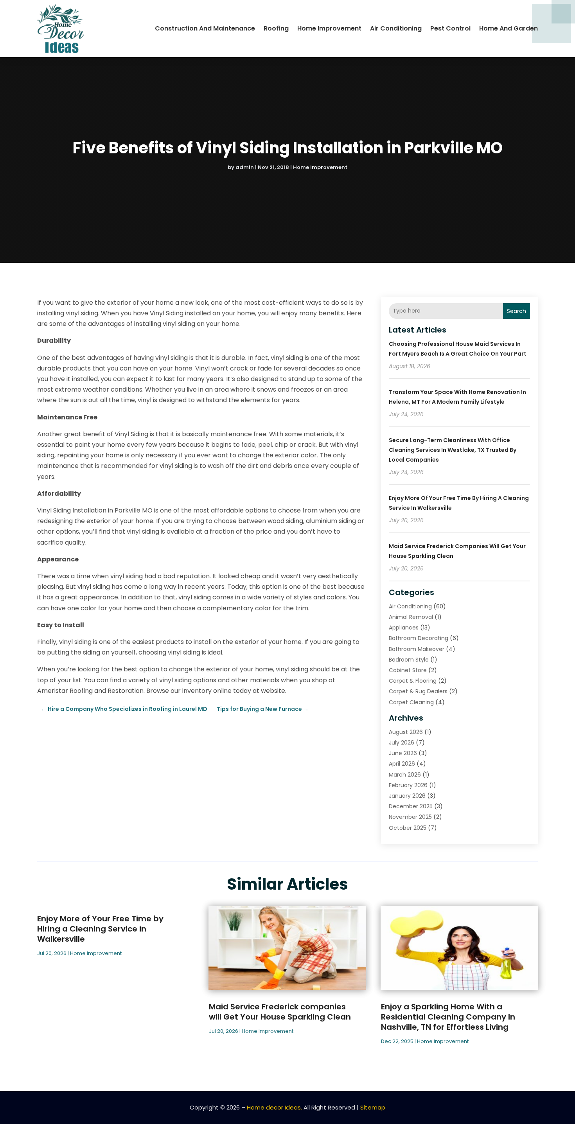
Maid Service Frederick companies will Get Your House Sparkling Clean (280, 1011)
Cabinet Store (408, 670)
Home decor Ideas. (274, 1107)
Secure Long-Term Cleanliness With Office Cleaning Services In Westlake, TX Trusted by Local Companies (452, 450)
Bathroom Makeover (416, 649)
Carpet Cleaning (411, 702)
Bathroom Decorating (418, 638)
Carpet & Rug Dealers (418, 691)
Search (516, 311)
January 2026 (407, 796)
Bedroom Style (409, 660)
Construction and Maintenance (205, 28)
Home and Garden (508, 28)
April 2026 (402, 764)
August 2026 (406, 732)
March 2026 (405, 775)
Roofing (276, 28)
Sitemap (372, 1107)
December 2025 (411, 806)
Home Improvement (329, 28)
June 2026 (403, 753)
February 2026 (408, 785)
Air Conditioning (396, 28)
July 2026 (401, 742)
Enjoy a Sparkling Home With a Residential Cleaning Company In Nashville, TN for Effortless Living (448, 1016)
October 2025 (407, 828)
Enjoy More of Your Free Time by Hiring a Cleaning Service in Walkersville (100, 928)
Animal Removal (411, 617)
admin (244, 167)
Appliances (404, 627)
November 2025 (410, 817)
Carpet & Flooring (413, 681)
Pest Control (450, 28)
